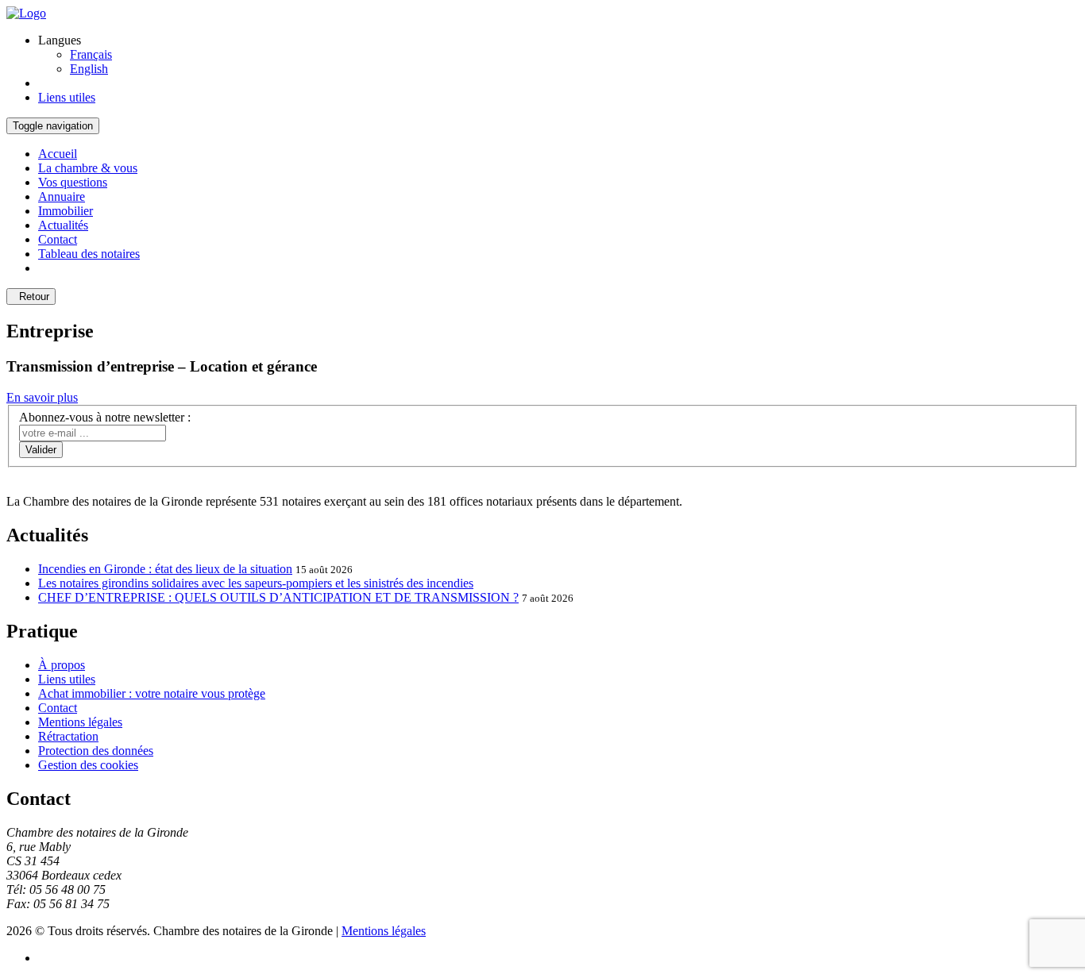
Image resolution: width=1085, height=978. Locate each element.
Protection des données (95, 750)
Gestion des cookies (88, 765)
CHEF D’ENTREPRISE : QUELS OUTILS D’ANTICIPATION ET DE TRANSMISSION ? (278, 597)
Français (91, 54)
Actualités (63, 225)
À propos (61, 665)
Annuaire (61, 196)
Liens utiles (66, 679)
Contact (57, 239)
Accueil (57, 153)
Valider (40, 450)
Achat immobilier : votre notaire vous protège (151, 693)
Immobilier (65, 211)
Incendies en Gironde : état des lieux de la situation (165, 569)
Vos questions (72, 182)
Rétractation (68, 736)
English (89, 68)
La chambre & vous (87, 168)
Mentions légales (80, 722)
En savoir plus (42, 397)
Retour (31, 296)
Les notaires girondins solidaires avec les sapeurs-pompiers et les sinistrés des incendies (255, 583)
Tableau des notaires (89, 253)
